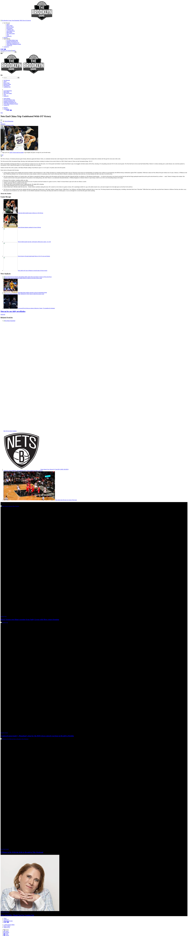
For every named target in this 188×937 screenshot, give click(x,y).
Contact (7, 931)
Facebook (6, 932)
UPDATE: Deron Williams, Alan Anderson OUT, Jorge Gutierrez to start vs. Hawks (23, 470)
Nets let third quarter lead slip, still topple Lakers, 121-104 (34, 241)
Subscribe (3, 314)
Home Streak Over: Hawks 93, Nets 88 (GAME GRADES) (55, 469)
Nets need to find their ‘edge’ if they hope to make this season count (25, 293)
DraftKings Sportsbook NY (12, 42)
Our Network (7, 80)
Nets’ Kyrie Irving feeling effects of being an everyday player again (26, 278)
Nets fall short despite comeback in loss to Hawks (29, 227)
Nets (2, 112)
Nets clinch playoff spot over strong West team (66, 500)
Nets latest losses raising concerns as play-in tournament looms (32, 292)
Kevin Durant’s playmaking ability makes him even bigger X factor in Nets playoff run (31, 276)
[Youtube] (5, 49)
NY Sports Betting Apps (12, 40)
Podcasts (6, 37)
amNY (8, 24)
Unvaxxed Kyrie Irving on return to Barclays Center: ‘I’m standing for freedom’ (36, 308)
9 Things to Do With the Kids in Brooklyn (22, 852)
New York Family (10, 33)
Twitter (6, 933)
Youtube (7, 935)
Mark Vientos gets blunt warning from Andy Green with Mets (30, 619)
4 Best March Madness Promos (13, 44)
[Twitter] (2, 49)
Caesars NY (9, 45)
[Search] (15, 52)
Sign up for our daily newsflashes (13, 311)
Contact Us (6, 46)
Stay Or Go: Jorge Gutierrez (10, 431)
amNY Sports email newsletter (17, 152)
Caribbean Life (9, 29)
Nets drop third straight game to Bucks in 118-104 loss (30, 213)
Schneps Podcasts (5, 912)
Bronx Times (9, 25)
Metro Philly (9, 32)
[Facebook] (6, 110)
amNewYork (4, 616)
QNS (7, 34)
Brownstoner (9, 28)
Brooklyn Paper (10, 27)
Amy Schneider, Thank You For (17, 915)
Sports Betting (7, 98)
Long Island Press (10, 31)
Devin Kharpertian (9, 121)
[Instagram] (3, 49)
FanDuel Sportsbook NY (12, 41)
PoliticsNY (9, 36)
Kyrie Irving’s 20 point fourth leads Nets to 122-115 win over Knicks (34, 256)
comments (3, 124)
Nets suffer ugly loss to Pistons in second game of (32, 270)
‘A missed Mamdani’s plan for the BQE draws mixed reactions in (37, 736)
